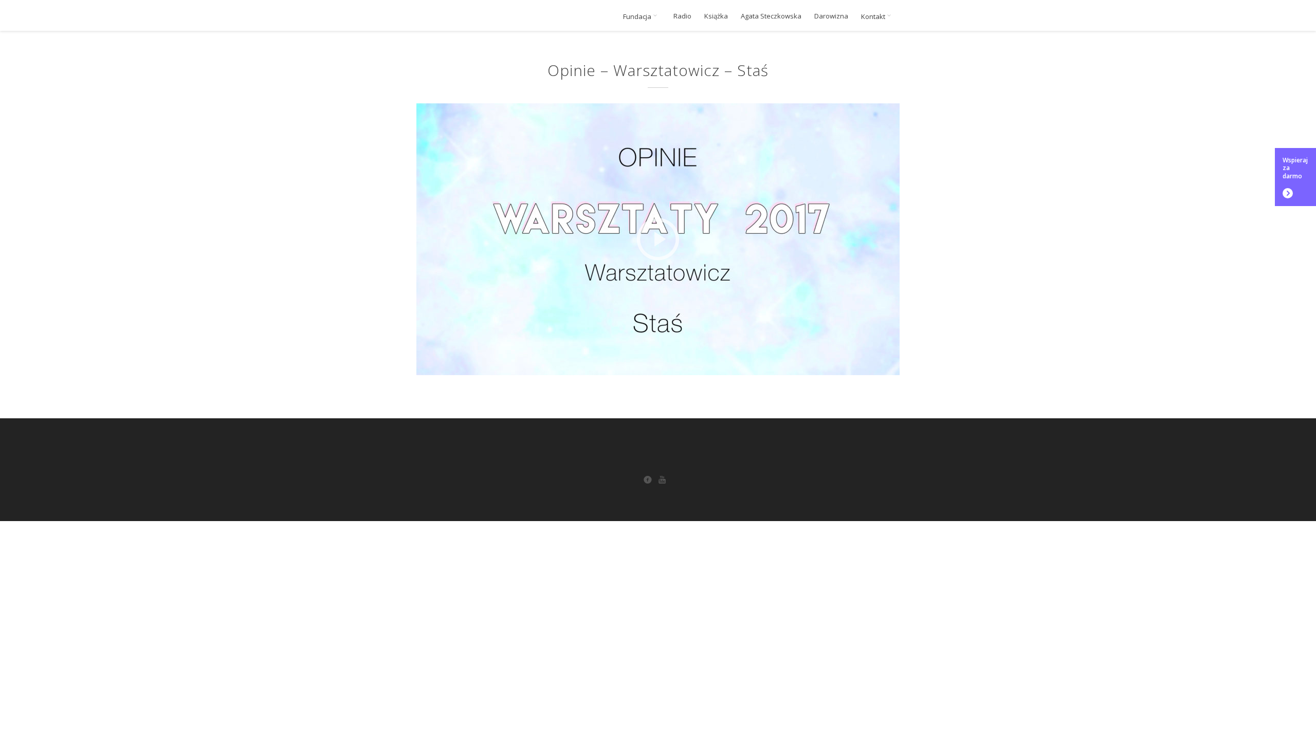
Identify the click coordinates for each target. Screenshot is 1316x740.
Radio (682, 16)
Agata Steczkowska (771, 16)
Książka (716, 16)
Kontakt (874, 16)
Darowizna (831, 16)
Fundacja (638, 16)
